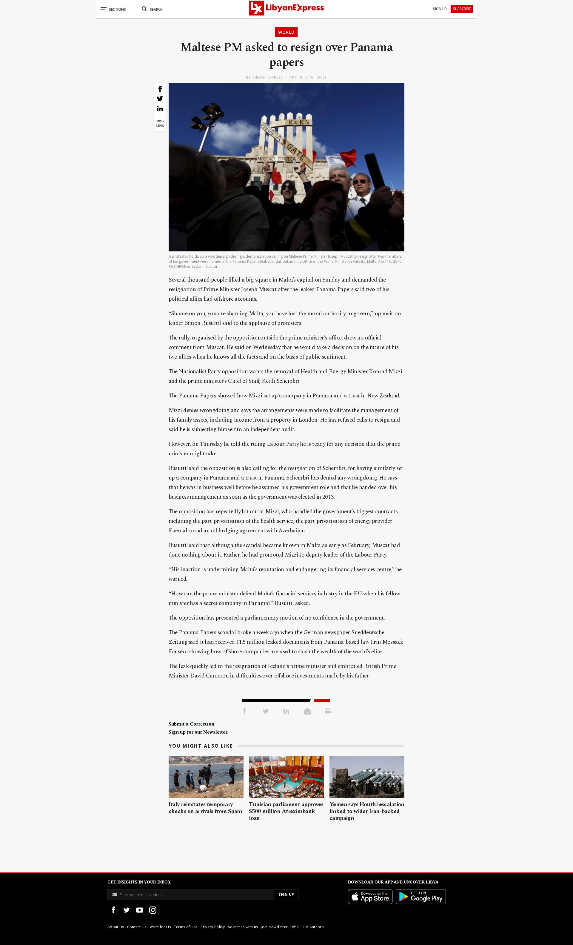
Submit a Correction (191, 724)
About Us (115, 926)
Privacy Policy (212, 926)
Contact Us (137, 926)
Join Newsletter (274, 926)
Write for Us (160, 926)
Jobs (294, 926)
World (286, 32)
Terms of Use (186, 926)
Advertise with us (243, 926)
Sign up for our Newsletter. (198, 732)
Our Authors (312, 926)
